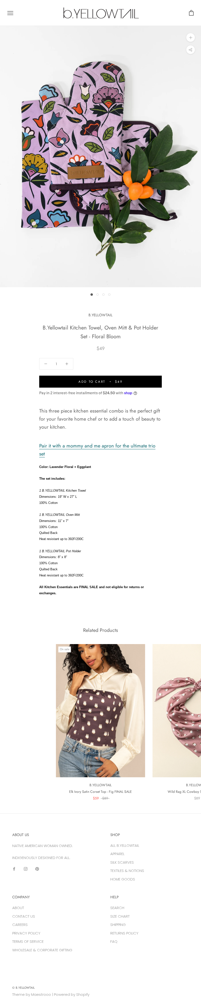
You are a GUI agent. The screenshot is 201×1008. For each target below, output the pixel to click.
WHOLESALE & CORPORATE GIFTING (42, 950)
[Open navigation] (10, 13)
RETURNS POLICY (124, 933)
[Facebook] (14, 869)
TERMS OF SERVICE (28, 941)
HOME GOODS (122, 879)
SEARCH (117, 907)
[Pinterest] (37, 869)
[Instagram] (25, 869)
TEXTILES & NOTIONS (127, 870)
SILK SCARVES (122, 862)
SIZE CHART (120, 916)
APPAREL (117, 853)
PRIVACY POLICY (26, 933)
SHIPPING (118, 924)
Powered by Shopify (71, 994)
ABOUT (18, 907)
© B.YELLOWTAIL (23, 988)
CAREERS (20, 924)
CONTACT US (23, 916)
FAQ (113, 941)
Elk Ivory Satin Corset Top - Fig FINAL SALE (100, 791)
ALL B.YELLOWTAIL (124, 845)
